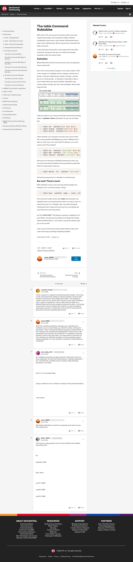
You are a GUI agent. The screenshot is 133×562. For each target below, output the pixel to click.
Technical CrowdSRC (26, 530)
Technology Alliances (106, 526)
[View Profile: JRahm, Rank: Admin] (95, 33)
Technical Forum (27, 526)
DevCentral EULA (26, 534)
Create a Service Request (80, 528)
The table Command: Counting (14, 78)
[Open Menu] (130, 14)
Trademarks (42, 556)
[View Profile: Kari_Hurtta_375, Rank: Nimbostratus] (38, 353)
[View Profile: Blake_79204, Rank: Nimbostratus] (38, 439)
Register (120, 8)
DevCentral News (26, 524)
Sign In (128, 8)
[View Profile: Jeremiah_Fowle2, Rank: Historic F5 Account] (38, 291)
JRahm (101, 33)
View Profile (76, 258)
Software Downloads (79, 530)
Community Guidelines (26, 532)
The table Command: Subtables (14, 75)
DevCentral (5, 14)
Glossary (53, 528)
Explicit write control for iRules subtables (113, 31)
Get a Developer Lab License (26, 536)
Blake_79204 (45, 438)
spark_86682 (49, 257)
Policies (50, 556)
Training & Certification (53, 536)
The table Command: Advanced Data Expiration (16, 71)
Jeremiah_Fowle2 (47, 290)
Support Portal (80, 532)
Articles (12, 14)
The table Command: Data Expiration (16, 67)
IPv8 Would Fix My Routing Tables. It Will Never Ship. (113, 42)
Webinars (53, 532)
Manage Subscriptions (80, 524)
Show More (112, 68)
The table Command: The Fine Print (15, 82)
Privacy (56, 556)
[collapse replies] (31, 289)
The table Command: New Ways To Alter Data (15, 63)
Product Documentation (53, 524)
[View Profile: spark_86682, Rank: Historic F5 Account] (39, 258)
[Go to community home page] (11, 8)
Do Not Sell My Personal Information (83, 556)
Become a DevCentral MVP (27, 538)
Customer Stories (53, 530)
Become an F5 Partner (106, 528)
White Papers (53, 526)
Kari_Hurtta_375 (46, 352)
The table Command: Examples (14, 85)
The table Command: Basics (13, 54)
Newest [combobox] (84, 284)
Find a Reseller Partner (106, 524)
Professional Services (80, 526)
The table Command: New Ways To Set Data (15, 58)
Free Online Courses (53, 534)
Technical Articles (22, 14)
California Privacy (65, 556)
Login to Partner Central (106, 530)
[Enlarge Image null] (59, 100)
